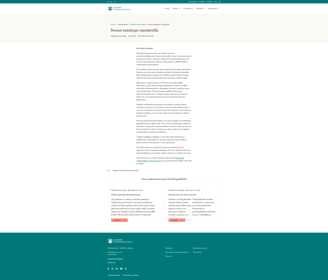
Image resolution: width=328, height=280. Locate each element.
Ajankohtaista (212, 8)
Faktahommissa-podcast (200, 248)
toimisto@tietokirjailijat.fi (115, 259)
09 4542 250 (111, 262)
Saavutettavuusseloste (131, 275)
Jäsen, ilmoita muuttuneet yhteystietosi (176, 252)
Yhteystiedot (187, 8)
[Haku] (218, 2)
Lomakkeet (202, 1)
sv (114, 2)
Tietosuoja (168, 256)
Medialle (209, 1)
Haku (215, 1)
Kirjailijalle (199, 8)
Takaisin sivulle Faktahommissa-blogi (125, 170)
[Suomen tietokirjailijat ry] (119, 8)
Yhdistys (175, 8)
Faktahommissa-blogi (137, 24)
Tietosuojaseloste (114, 275)
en (111, 2)
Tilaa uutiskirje (193, 1)
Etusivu (167, 8)
